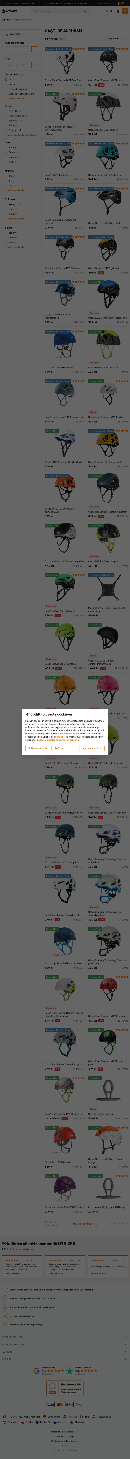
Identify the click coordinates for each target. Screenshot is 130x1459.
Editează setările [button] (37, 748)
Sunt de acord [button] (92, 748)
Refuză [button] (59, 748)
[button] (59, 737)
